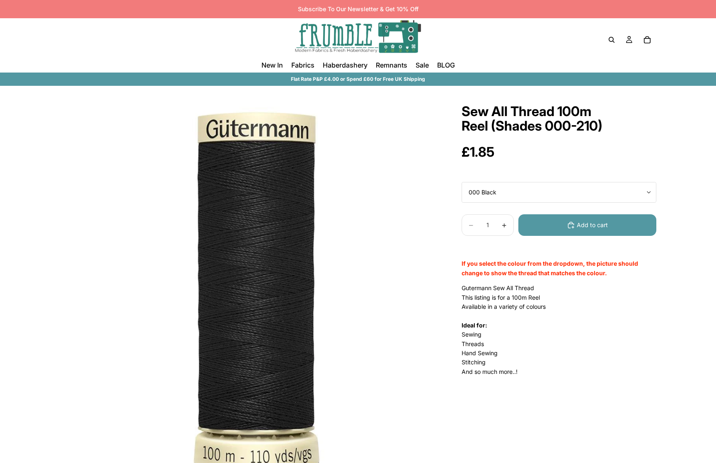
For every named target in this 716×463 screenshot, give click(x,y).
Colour (470, 175)
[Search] (611, 40)
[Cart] (647, 40)
